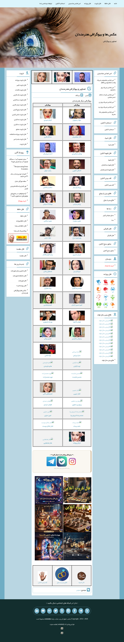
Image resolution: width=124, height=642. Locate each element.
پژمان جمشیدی (77, 153)
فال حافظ (107, 3)
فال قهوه (111, 160)
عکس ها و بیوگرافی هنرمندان (95, 34)
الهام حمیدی (48, 120)
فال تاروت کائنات (20, 90)
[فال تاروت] (77, 490)
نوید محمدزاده (48, 377)
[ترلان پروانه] (62, 77)
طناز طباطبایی (48, 443)
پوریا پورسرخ (77, 237)
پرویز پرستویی (76, 404)
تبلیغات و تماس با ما (45, 3)
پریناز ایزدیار (77, 187)
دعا (113, 220)
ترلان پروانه (77, 443)
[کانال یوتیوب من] (43, 611)
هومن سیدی (48, 404)
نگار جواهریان (76, 136)
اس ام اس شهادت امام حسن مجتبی (107, 96)
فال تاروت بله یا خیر (19, 139)
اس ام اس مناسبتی (74, 3)
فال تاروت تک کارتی (19, 94)
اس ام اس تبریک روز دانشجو (108, 88)
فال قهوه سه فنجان (107, 164)
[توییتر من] (55, 611)
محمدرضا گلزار (77, 288)
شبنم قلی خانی (47, 393)
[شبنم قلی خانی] (42, 77)
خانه (115, 3)
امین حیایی (47, 415)
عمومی (78, 590)
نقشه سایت (53, 624)
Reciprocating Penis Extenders (21, 168)
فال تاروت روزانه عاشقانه (18, 134)
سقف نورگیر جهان (20, 181)
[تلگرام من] (80, 611)
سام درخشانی (47, 187)
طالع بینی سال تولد (108, 360)
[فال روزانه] (49, 490)
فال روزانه (87, 3)
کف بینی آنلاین (109, 185)
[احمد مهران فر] (82, 77)
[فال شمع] (49, 519)
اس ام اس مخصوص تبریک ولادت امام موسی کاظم (106, 81)
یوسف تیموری (47, 321)
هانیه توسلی (48, 366)
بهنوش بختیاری (77, 338)
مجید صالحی (48, 221)
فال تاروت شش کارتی (19, 114)
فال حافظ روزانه (21, 221)
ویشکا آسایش (47, 204)
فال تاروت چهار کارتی (19, 104)
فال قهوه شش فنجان (107, 169)
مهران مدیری (77, 254)
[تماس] (62, 611)
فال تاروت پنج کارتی (19, 109)
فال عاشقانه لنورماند (19, 275)
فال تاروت (97, 3)
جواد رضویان (77, 120)
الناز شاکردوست (47, 426)
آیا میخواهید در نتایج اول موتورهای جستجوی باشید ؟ (19, 195)
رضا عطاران (47, 288)
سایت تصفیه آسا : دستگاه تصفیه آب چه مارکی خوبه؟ (18, 160)
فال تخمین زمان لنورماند (18, 270)
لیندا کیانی (77, 366)
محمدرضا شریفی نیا (76, 415)
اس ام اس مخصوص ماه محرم (107, 113)
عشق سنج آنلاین (108, 250)
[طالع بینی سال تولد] (106, 339)
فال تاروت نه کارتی (20, 119)
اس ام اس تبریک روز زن (106, 102)
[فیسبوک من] (74, 611)
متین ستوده (77, 221)
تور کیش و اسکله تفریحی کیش (19, 187)
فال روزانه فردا (21, 285)
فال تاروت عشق (21, 129)
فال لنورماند (22, 280)
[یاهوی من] (87, 611)
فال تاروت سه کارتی (19, 99)
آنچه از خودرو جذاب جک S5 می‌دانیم (19, 175)
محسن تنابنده (76, 377)
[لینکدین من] (36, 611)
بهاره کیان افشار (48, 254)
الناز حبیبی (77, 393)
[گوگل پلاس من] (49, 611)
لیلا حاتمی (48, 355)
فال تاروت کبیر (21, 85)
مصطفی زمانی (47, 271)
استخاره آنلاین (60, 3)
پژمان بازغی (77, 204)
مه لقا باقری (47, 136)
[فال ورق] (49, 547)
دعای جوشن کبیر (108, 215)
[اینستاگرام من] (68, 611)
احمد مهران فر (47, 153)
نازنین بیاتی (47, 338)
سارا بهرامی (77, 355)
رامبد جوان (47, 170)
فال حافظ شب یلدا (20, 225)
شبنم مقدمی (48, 305)
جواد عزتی (47, 237)
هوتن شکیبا (77, 321)
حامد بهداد (76, 426)
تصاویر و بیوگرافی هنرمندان (72, 88)
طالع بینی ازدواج (109, 200)
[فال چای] (77, 547)
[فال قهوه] (77, 519)
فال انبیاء (111, 144)
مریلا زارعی (76, 271)
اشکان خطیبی (77, 170)
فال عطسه (23, 255)
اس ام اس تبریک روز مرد (106, 107)
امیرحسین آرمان (77, 305)
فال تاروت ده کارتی (20, 124)
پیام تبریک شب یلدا (20, 230)
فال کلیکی (110, 235)
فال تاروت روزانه (20, 80)
